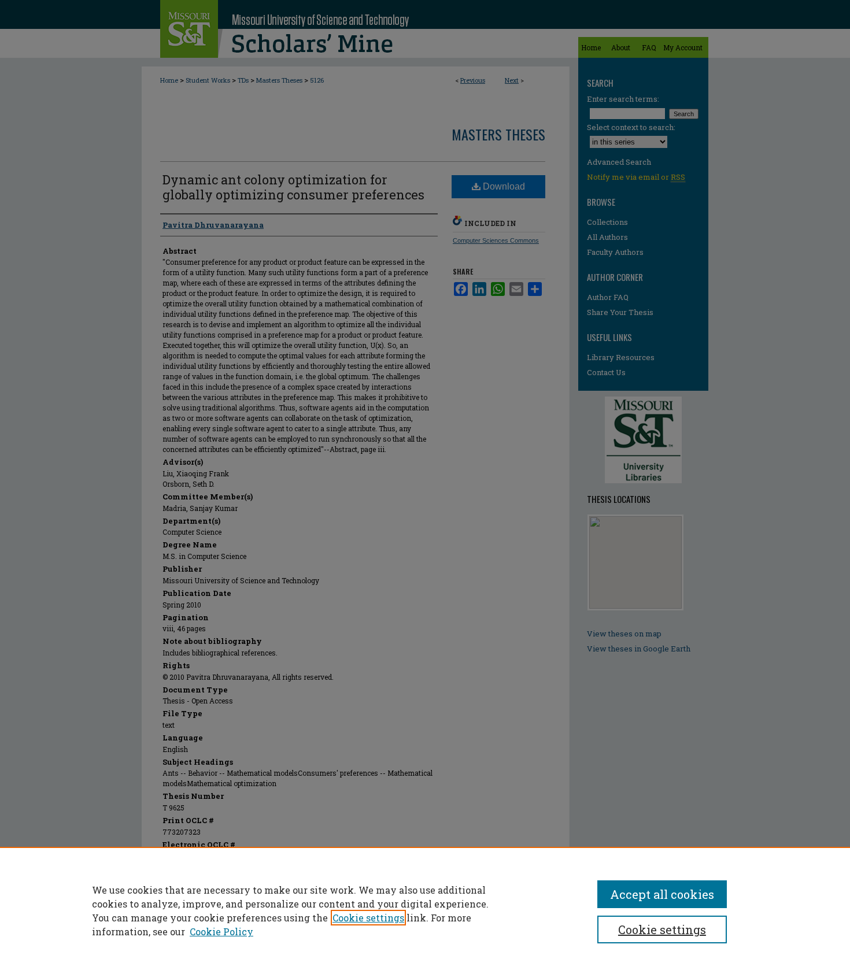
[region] (425, 910)
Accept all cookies (662, 894)
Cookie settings (368, 918)
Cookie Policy (221, 931)
